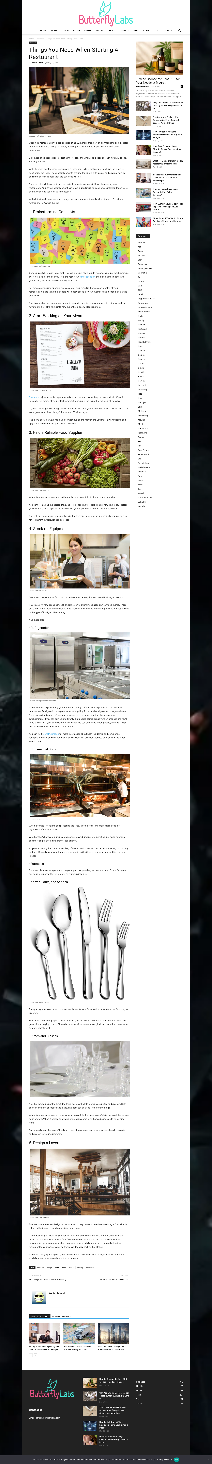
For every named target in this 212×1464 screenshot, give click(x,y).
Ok (176, 1459)
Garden (141, 363)
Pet (139, 441)
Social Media (144, 467)
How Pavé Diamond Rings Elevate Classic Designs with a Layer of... (167, 149)
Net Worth (143, 428)
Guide (141, 367)
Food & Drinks (144, 342)
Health (99, 30)
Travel (141, 493)
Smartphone (144, 463)
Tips (140, 489)
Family (141, 320)
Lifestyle (124, 30)
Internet (142, 385)
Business (40, 38)
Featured (142, 329)
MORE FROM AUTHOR (62, 1317)
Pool (140, 445)
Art (139, 246)
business (40, 1267)
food (64, 1267)
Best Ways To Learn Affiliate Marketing (47, 1279)
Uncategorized (145, 497)
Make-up (142, 411)
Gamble (142, 354)
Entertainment (145, 307)
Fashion (142, 324)
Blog (140, 259)
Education (143, 303)
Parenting (142, 432)
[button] (179, 31)
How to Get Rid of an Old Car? (114, 1279)
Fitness (141, 337)
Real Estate (143, 450)
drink (57, 1267)
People (141, 437)
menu (71, 1267)
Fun (140, 346)
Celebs (76, 30)
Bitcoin (141, 255)
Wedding (142, 506)
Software (142, 471)
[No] (208, 1459)
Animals (55, 30)
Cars (66, 30)
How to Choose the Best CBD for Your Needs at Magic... (158, 80)
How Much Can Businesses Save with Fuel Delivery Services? (165, 192)
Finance (142, 333)
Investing (142, 389)
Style (146, 30)
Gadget (141, 350)
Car (139, 277)
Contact (167, 30)
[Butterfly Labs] (106, 13)
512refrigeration (50, 734)
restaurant (90, 1267)
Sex (139, 458)
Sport (136, 30)
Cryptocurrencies (146, 298)
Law (140, 398)
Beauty (141, 251)
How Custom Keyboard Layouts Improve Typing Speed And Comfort (168, 207)
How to (141, 380)
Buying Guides (145, 268)
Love (140, 406)
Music (141, 424)
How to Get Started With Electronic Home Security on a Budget (167, 135)
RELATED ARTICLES (40, 1317)
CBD (140, 290)
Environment (144, 311)
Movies (141, 419)
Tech (155, 30)
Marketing (143, 415)
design (49, 1267)
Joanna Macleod (142, 86)
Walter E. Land (37, 63)
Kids (140, 393)
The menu (34, 397)
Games (87, 30)
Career (141, 281)
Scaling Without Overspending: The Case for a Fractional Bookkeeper (167, 178)
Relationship (144, 454)
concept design (87, 276)
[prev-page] (31, 1355)
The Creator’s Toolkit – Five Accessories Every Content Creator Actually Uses (166, 120)
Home (43, 30)
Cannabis (142, 272)
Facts (140, 316)
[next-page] (35, 1355)
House (111, 30)
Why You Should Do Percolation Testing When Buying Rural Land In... (168, 105)
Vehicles (142, 502)
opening (80, 1267)
